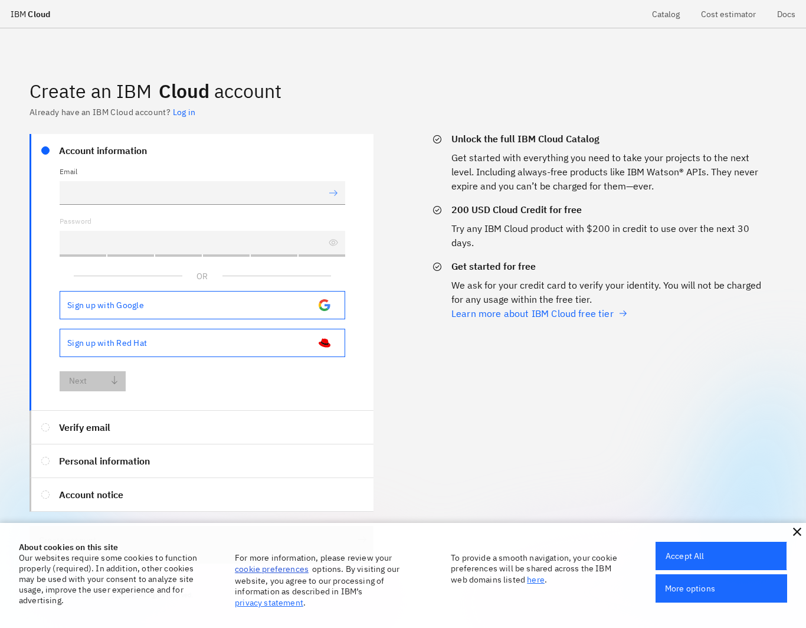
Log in (184, 112)
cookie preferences (272, 569)
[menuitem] (665, 14)
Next (78, 380)
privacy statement (269, 602)
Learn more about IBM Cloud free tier (532, 313)
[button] (797, 532)
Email (69, 171)
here (536, 579)
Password (76, 221)
